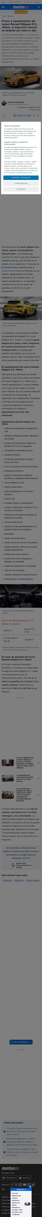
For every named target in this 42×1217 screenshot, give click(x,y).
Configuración (21, 183)
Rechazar (21, 189)
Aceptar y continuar (21, 178)
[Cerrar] (30, 1186)
